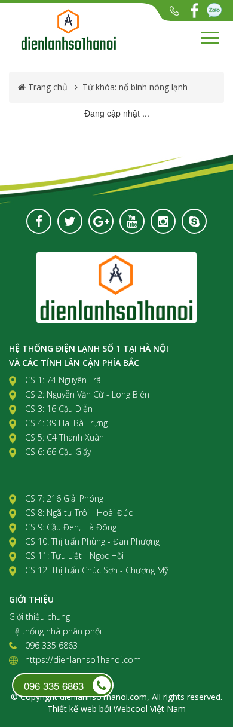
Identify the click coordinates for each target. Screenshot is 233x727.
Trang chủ (48, 87)
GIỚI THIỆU (31, 599)
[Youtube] (132, 221)
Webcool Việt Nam (150, 708)
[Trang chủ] (92, 29)
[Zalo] (214, 10)
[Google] (101, 221)
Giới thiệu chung (39, 616)
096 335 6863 (174, 10)
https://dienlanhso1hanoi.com (83, 659)
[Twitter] (69, 221)
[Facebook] (194, 10)
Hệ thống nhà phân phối (55, 631)
